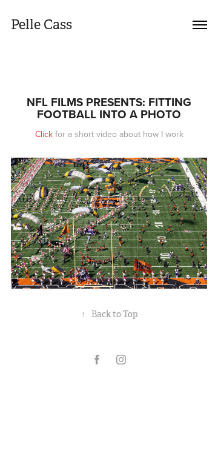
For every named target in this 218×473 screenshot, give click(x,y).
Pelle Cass (41, 24)
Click (44, 134)
